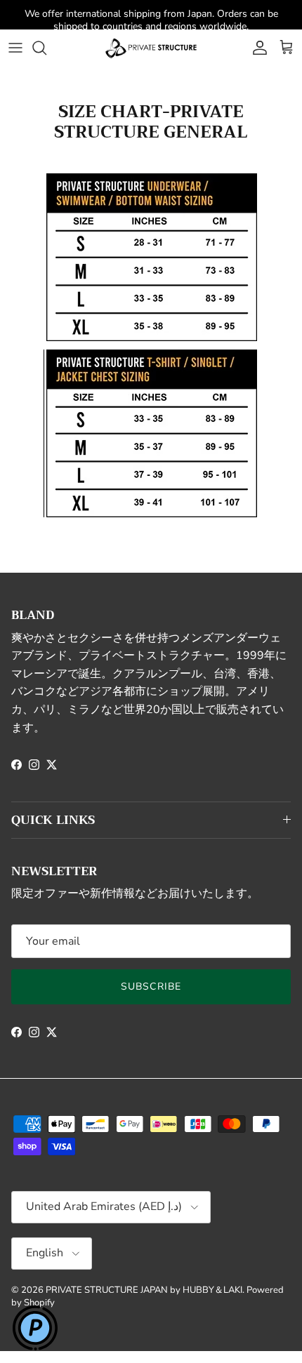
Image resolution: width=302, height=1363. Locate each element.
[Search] (46, 47)
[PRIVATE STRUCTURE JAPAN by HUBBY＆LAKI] (151, 47)
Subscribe (151, 986)
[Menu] (15, 47)
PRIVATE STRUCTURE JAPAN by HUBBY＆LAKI (144, 1290)
